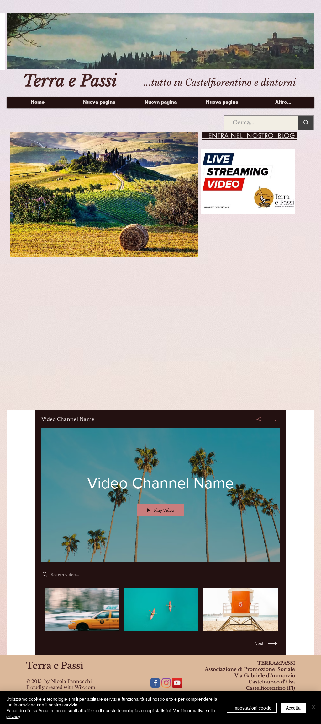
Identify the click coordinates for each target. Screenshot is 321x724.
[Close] (313, 707)
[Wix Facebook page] (155, 683)
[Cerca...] (305, 123)
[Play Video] (82, 609)
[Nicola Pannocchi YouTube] (177, 683)
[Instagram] (166, 683)
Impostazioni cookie (251, 708)
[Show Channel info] (273, 419)
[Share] (258, 419)
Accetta (293, 708)
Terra (38, 665)
